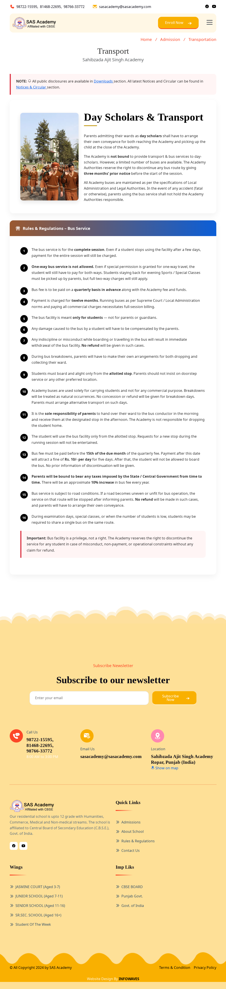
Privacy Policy (205, 967)
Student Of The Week (33, 924)
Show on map (166, 768)
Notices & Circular (31, 87)
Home (146, 39)
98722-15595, (27, 6)
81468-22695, (51, 6)
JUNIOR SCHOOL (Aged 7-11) (39, 896)
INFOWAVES (129, 978)
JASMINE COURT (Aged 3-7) (37, 886)
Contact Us (130, 850)
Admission (170, 39)
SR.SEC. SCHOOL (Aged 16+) (38, 915)
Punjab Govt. (132, 896)
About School (132, 831)
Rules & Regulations (138, 841)
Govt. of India (132, 905)
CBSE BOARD (132, 886)
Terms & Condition (174, 967)
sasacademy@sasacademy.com (125, 6)
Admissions (131, 822)
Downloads (103, 81)
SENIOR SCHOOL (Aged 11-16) (40, 905)
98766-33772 (74, 6)
